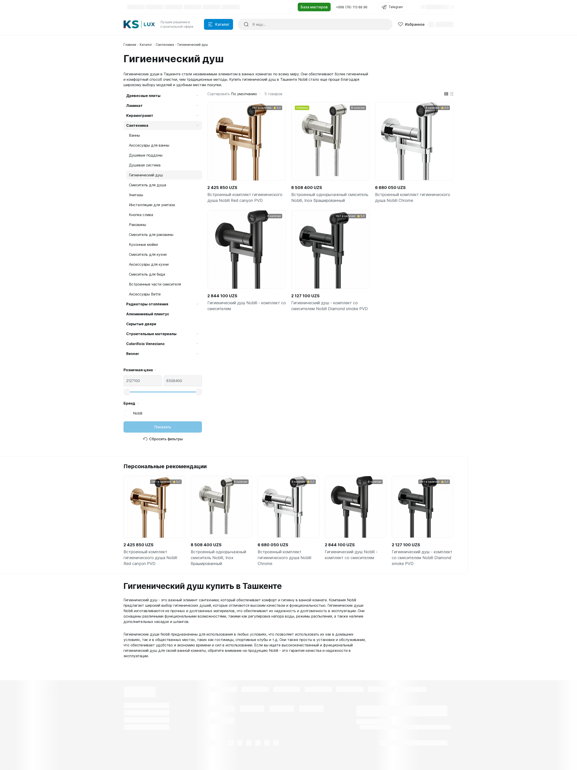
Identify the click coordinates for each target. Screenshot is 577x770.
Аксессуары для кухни (149, 264)
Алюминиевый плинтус (147, 314)
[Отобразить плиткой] (446, 94)
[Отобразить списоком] (451, 94)
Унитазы (136, 195)
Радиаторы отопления (147, 304)
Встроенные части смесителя (155, 284)
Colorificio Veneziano (145, 343)
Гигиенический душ (146, 175)
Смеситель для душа (147, 185)
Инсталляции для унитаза (152, 205)
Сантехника (165, 44)
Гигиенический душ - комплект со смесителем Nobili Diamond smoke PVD (329, 305)
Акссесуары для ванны (149, 145)
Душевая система (144, 165)
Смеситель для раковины (151, 234)
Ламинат (134, 105)
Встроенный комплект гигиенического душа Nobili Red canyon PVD (244, 197)
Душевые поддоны (146, 155)
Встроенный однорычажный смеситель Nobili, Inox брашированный (329, 197)
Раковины (137, 224)
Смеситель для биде (147, 274)
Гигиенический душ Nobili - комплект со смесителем (246, 305)
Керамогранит (139, 115)
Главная (130, 44)
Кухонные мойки (143, 244)
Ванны (134, 135)
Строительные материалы (151, 334)
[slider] (127, 392)
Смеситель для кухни (148, 254)
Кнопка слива (141, 214)
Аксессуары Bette (145, 294)
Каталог (146, 44)
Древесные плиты (143, 95)
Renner (132, 353)
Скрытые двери (141, 324)
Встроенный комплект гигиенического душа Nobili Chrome (412, 197)
